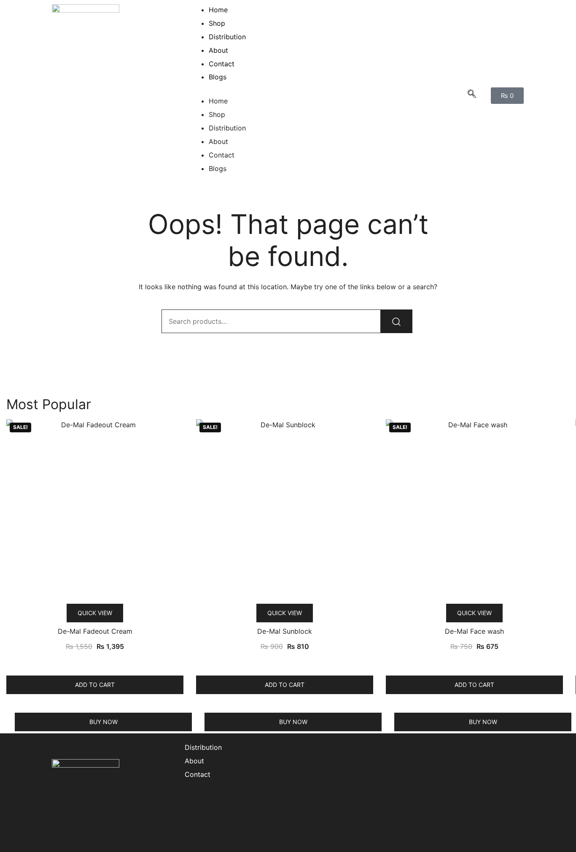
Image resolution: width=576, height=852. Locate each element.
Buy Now (103, 721)
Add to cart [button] (95, 684)
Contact (221, 64)
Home (218, 9)
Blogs (217, 77)
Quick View (95, 612)
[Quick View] (100, 662)
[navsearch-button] (471, 95)
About (218, 50)
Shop (217, 23)
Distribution (227, 37)
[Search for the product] (396, 321)
